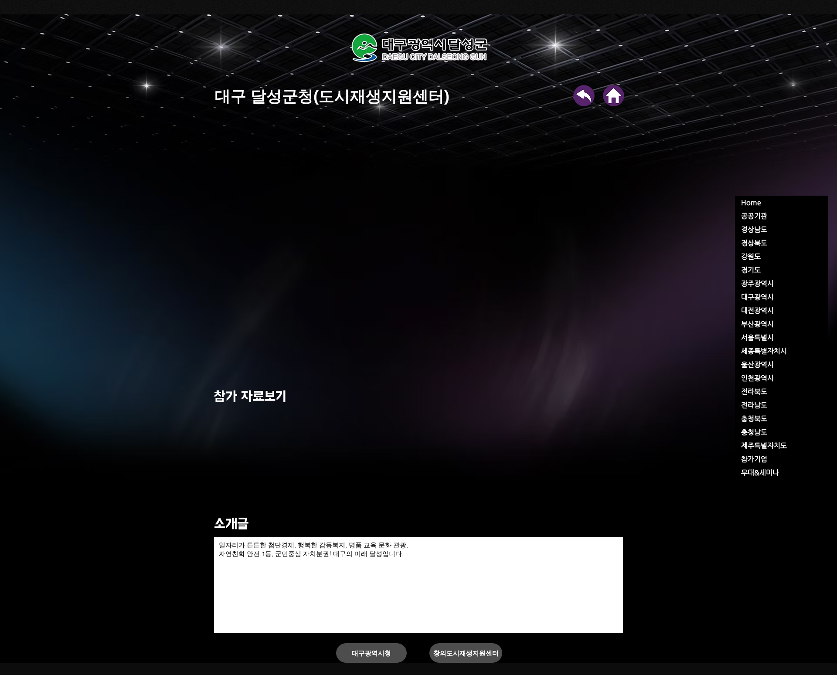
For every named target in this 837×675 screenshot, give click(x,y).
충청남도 (754, 432)
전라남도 (754, 405)
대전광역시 (757, 310)
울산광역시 (757, 364)
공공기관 (754, 216)
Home (751, 202)
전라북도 (754, 391)
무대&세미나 (760, 472)
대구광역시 (757, 297)
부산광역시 (757, 324)
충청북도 (754, 418)
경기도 (751, 270)
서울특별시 (757, 337)
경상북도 (754, 243)
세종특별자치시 (764, 351)
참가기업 (754, 459)
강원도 (751, 256)
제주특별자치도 (764, 445)
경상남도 (754, 229)
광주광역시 (757, 283)
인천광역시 (757, 378)
